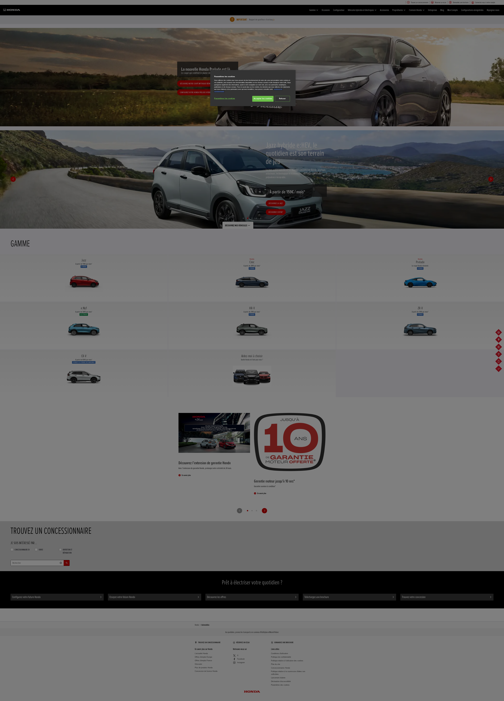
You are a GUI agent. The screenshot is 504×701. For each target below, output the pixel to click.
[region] (253, 88)
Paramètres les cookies (224, 98)
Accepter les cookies (263, 99)
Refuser (282, 99)
